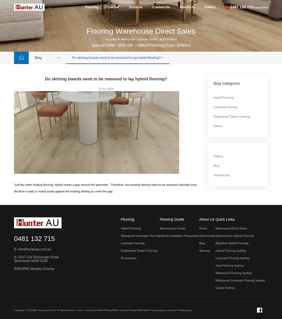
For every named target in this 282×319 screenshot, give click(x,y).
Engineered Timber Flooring (231, 116)
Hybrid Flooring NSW (107, 310)
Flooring (91, 7)
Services (135, 7)
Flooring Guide (172, 219)
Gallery (210, 7)
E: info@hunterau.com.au (32, 249)
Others (217, 126)
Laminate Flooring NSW (130, 310)
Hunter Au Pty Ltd (47, 310)
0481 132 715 (34, 238)
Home (80, 310)
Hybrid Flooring (223, 97)
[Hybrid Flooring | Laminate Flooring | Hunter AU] (29, 7)
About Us (187, 7)
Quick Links (225, 219)
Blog (38, 58)
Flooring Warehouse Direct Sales (140, 31)
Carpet (113, 7)
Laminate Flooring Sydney (179, 310)
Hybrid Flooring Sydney (154, 310)
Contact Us (161, 7)
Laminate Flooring (225, 107)
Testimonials (221, 175)
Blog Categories (226, 83)
